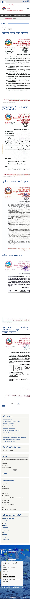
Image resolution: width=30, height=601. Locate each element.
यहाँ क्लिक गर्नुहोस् (6, 583)
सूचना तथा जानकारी (8, 18)
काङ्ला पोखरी (6, 539)
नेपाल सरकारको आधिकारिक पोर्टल (9, 428)
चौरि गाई (4, 532)
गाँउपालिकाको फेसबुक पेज (7, 419)
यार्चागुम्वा (5, 534)
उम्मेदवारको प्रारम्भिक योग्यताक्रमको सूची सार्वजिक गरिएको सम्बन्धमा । (15, 329)
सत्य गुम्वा (5, 525)
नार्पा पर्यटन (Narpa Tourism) (9, 441)
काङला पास (5, 527)
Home (2, 18)
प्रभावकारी (5, 463)
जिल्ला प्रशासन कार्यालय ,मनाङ (8, 423)
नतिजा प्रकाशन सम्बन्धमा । (13, 255)
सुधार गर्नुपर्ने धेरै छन (7, 467)
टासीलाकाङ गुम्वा (6, 530)
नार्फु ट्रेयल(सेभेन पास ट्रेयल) (8, 518)
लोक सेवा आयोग (5, 427)
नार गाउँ (5, 520)
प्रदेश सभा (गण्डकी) (6, 432)
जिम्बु (4, 537)
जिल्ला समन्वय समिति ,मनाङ (8, 425)
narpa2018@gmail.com (8, 576)
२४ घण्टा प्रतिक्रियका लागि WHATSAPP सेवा (11, 421)
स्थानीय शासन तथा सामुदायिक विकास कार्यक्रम (11, 439)
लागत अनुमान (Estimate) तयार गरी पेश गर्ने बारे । (15, 108)
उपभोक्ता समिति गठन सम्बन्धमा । (16, 15)
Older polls (4, 473)
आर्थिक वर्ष (4, 27)
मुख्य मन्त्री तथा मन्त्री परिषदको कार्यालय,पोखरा (11, 430)
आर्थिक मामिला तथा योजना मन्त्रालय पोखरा (10, 434)
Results (4, 475)
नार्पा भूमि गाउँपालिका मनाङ (9, 552)
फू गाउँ (4, 523)
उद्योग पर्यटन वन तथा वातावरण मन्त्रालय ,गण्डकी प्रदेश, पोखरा (14, 437)
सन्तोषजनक (5, 465)
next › (18, 403)
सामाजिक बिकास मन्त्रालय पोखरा (9, 435)
